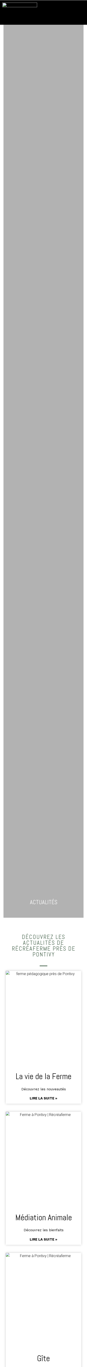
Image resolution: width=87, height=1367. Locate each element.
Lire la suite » (43, 1098)
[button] (80, 12)
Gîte (43, 1358)
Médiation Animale (43, 1217)
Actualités (43, 902)
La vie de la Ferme (43, 1076)
